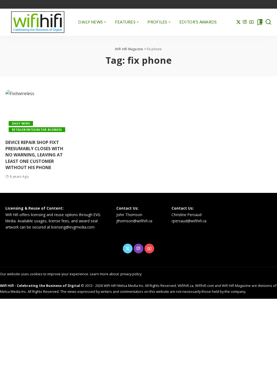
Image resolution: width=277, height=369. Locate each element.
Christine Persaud (187, 214)
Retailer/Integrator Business (37, 130)
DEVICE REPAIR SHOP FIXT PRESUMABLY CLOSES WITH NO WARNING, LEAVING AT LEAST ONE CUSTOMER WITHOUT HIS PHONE (34, 154)
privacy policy (130, 273)
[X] (238, 22)
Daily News (21, 123)
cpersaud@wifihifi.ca (189, 220)
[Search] (268, 22)
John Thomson (129, 214)
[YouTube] (251, 22)
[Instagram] (245, 22)
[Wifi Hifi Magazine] (37, 22)
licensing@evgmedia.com (73, 227)
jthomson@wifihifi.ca (134, 220)
